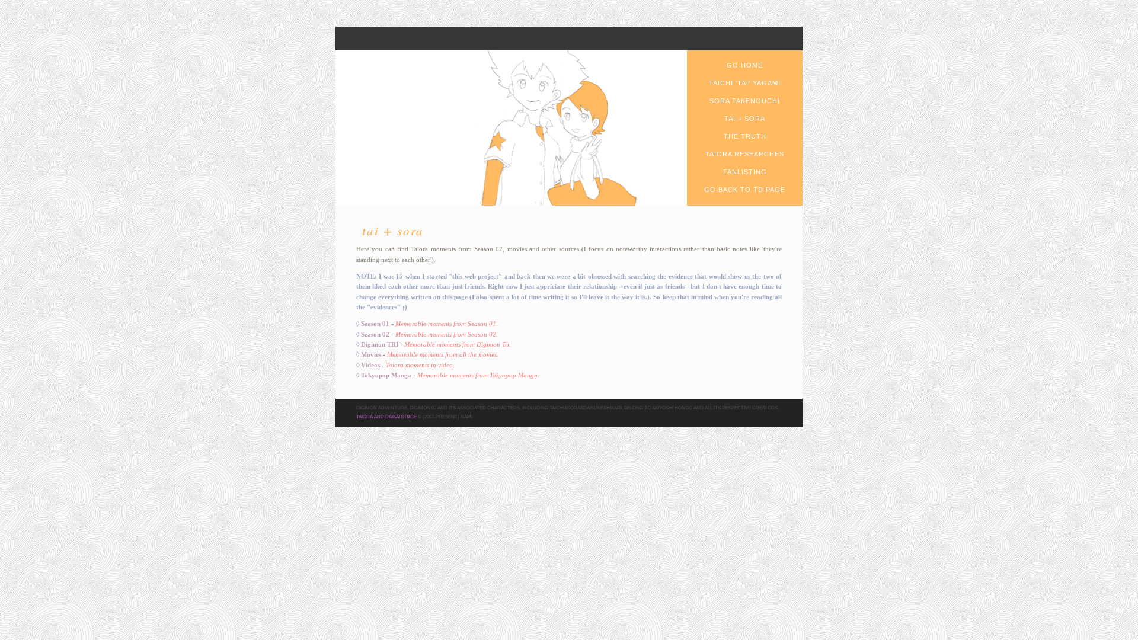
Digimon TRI (379, 344)
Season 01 (375, 323)
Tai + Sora (744, 118)
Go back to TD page (744, 189)
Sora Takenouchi (744, 100)
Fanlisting (745, 171)
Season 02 (375, 334)
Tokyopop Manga (386, 375)
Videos (370, 365)
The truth (745, 136)
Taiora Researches (744, 154)
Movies (371, 354)
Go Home (745, 65)
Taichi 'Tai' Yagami (745, 83)
